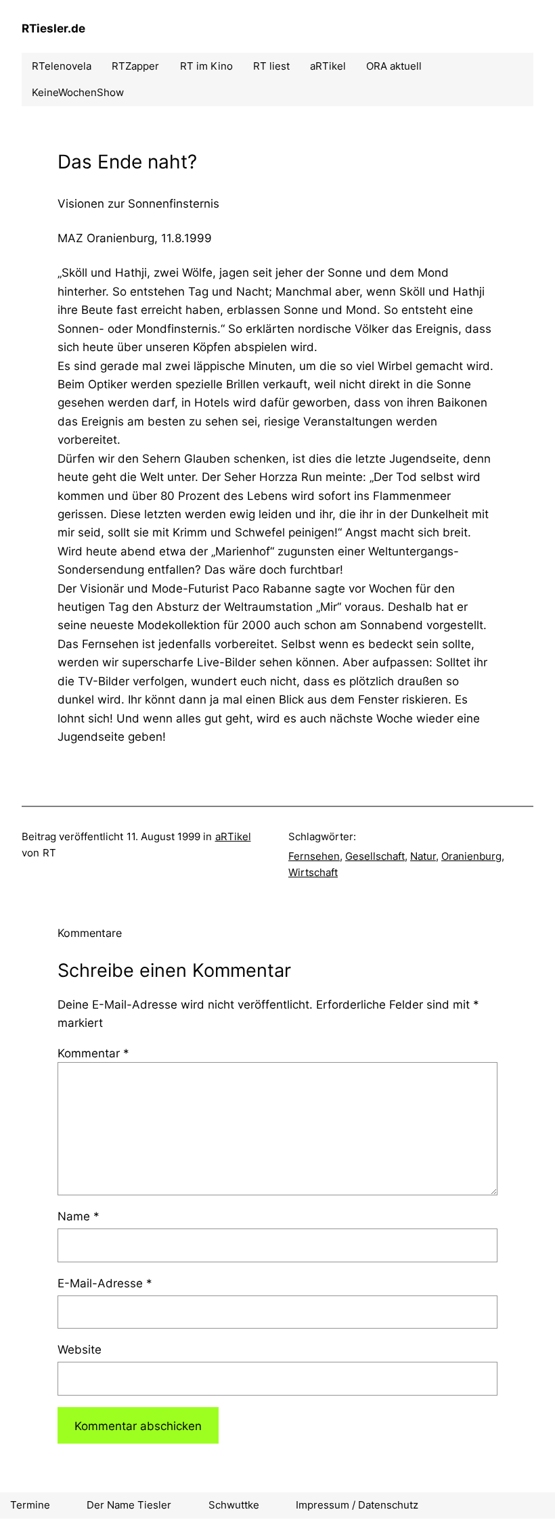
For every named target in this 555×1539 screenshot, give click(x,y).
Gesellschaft (375, 856)
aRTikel (233, 836)
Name (78, 1216)
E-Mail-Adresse (105, 1283)
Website (80, 1349)
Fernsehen (314, 856)
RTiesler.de (53, 28)
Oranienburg (471, 856)
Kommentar (93, 1053)
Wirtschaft (313, 872)
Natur (423, 856)
